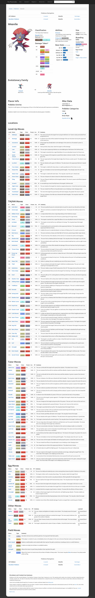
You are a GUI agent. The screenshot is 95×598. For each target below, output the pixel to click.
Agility (10, 511)
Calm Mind (14, 207)
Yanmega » (77, 16)
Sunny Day (14, 216)
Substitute (15, 268)
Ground (22, 235)
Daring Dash (15, 293)
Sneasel (21, 91)
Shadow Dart (15, 297)
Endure (10, 387)
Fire (42, 51)
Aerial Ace (11, 367)
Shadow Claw (15, 278)
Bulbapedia (50, 582)
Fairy (47, 49)
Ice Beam (14, 222)
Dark (38, 39)
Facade (10, 394)
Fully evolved (83, 57)
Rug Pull (14, 325)
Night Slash (15, 186)
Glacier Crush (15, 309)
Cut (13, 339)
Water (47, 62)
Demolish (10, 383)
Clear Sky (14, 333)
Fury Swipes (15, 167)
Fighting (42, 46)
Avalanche (14, 245)
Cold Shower (15, 313)
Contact (79, 588)
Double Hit (11, 483)
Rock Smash (15, 351)
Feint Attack (15, 159)
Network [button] (50, 1)
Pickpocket (58, 38)
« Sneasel (45, 19)
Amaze (10, 370)
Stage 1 (77, 57)
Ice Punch (11, 407)
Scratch (14, 146)
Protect (14, 230)
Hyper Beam (11, 404)
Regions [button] (34, 1)
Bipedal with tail (66, 118)
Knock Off (11, 422)
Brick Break (15, 241)
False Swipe (15, 270)
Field (77, 51)
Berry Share (15, 329)
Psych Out (14, 305)
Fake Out (10, 486)
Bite (9, 474)
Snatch (14, 189)
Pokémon (16, 8)
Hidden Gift (15, 336)
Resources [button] (42, 1)
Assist (10, 471)
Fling (13, 179)
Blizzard (14, 226)
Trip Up (10, 452)
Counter (10, 477)
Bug (42, 49)
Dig (13, 235)
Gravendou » (77, 19)
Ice (46, 39)
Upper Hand (11, 458)
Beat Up (10, 515)
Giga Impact (11, 401)
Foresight (11, 492)
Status (27, 134)
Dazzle (10, 381)
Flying (18, 367)
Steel (42, 53)
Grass (22, 285)
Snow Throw (15, 317)
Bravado (14, 289)
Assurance (15, 142)
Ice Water (11, 413)
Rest (13, 257)
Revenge (14, 138)
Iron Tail (10, 419)
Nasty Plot (15, 169)
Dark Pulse (15, 194)
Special (27, 163)
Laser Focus (11, 426)
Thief (13, 264)
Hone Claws (15, 176)
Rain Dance (15, 233)
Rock (47, 51)
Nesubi (37, 35)
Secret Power (15, 355)
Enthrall (10, 390)
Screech (14, 183)
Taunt (13, 152)
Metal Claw (15, 173)
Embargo (14, 134)
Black (63, 113)
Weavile (49, 91)
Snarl (13, 274)
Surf (13, 343)
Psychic (42, 74)
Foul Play (11, 397)
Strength (14, 347)
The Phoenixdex (12, 2)
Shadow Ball (15, 238)
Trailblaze (14, 285)
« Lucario (45, 16)
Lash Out (10, 428)
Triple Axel (11, 456)
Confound (11, 374)
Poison (42, 62)
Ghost (47, 66)
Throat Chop (15, 249)
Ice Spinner (11, 409)
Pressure (57, 32)
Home (10, 8)
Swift (9, 445)
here (76, 584)
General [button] (26, 1)
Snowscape (15, 209)
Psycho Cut (11, 439)
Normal (22, 146)
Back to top (12, 591)
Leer (13, 149)
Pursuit (10, 500)
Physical (27, 138)
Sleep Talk (15, 261)
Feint (9, 489)
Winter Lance (15, 301)
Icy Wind (14, 163)
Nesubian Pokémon (14, 19)
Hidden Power (15, 213)
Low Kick (10, 432)
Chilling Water (15, 281)
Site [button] (20, 1)
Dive (69, 552)
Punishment (15, 191)
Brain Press (15, 321)
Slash (9, 523)
